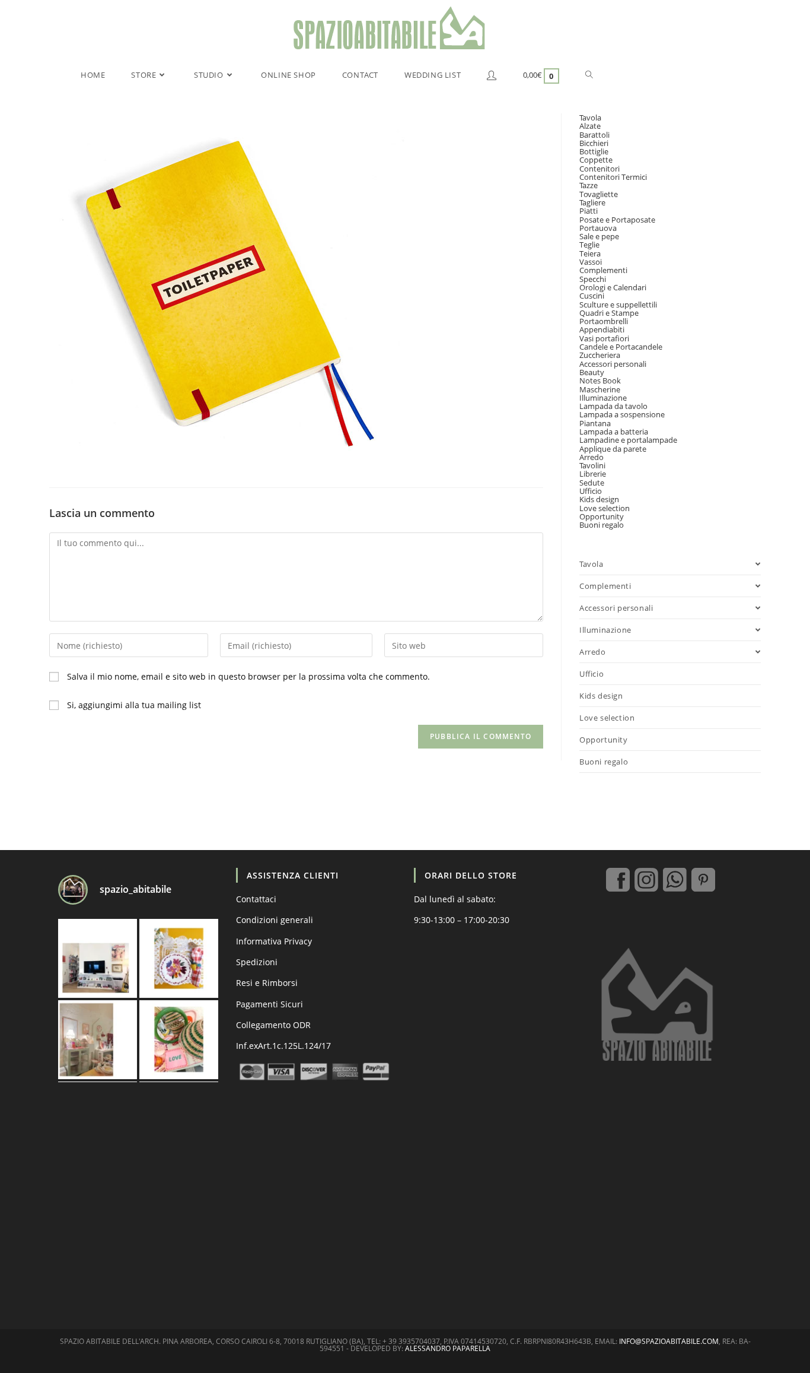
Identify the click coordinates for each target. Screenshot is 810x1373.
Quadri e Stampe (609, 312)
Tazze (588, 185)
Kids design (599, 499)
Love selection (604, 508)
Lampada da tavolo (613, 406)
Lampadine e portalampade (628, 440)
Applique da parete (612, 448)
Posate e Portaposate (617, 219)
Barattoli (594, 134)
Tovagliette (598, 194)
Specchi (592, 279)
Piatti (588, 210)
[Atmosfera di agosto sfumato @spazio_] (97, 1039)
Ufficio (590, 491)
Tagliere (592, 202)
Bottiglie (593, 151)
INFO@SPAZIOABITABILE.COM (669, 1341)
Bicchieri (593, 143)
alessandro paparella (447, 1348)
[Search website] (589, 74)
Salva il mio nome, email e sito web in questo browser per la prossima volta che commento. (248, 676)
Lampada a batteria (613, 431)
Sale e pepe (599, 236)
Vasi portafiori (604, 338)
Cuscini (591, 295)
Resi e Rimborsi (267, 982)
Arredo (591, 457)
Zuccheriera (599, 355)
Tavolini (592, 465)
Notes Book (600, 380)
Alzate (590, 126)
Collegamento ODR (273, 1024)
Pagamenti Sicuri (269, 1004)
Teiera (590, 253)
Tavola (590, 117)
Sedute (591, 482)
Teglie (589, 244)
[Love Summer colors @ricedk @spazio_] (178, 1039)
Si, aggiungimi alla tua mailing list (133, 705)
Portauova (598, 228)
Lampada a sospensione (622, 414)
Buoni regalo (601, 524)
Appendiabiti (601, 329)
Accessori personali (612, 364)
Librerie (592, 473)
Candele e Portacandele (620, 346)
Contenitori (599, 168)
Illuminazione (603, 397)
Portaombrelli (603, 321)
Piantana (595, 423)
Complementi (603, 270)
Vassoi (590, 261)
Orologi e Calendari (612, 287)
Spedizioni (257, 962)
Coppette (596, 159)
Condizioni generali (274, 919)
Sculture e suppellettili (618, 304)
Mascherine (599, 389)
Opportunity (601, 516)
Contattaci (256, 899)
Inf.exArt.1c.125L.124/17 (283, 1045)
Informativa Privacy (274, 941)
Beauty (591, 372)
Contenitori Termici (613, 177)
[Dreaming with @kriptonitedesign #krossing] (97, 958)
